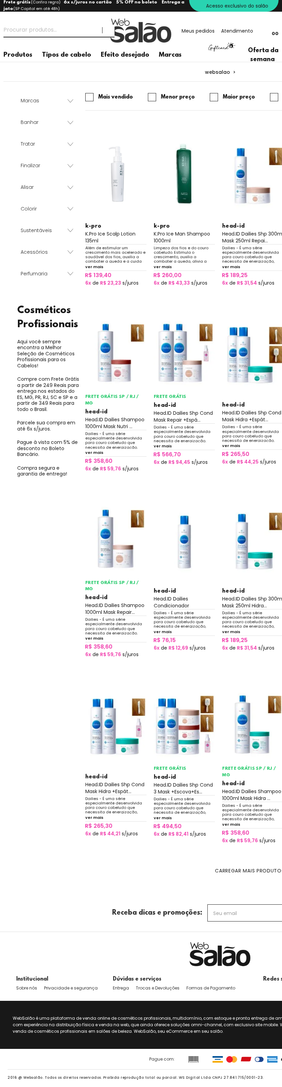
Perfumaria (34, 273)
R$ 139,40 (98, 275)
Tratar (28, 143)
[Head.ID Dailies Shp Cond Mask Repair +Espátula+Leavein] (184, 353)
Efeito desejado (125, 55)
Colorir (29, 208)
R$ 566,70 (167, 454)
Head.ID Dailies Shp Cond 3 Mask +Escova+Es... (183, 788)
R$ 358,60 (98, 461)
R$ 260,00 (167, 275)
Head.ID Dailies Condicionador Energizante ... (171, 602)
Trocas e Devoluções (158, 988)
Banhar (30, 122)
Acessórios (34, 252)
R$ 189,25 (235, 275)
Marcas (170, 55)
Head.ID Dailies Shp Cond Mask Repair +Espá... (183, 416)
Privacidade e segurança (71, 988)
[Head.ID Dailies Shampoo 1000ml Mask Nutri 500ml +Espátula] (116, 353)
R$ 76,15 (164, 640)
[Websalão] (220, 954)
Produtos (17, 55)
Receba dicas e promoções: (157, 913)
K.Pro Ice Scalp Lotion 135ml (110, 237)
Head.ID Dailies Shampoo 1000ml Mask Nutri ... (114, 423)
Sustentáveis (36, 230)
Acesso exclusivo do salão (237, 5)
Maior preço (239, 97)
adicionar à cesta (115, 294)
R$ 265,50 (235, 454)
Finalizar (30, 165)
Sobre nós (26, 988)
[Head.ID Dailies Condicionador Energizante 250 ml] (184, 539)
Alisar (27, 187)
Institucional (32, 979)
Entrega (121, 988)
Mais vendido (115, 97)
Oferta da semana (263, 55)
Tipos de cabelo (66, 55)
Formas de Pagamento (210, 988)
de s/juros (112, 282)
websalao (217, 72)
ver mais (94, 267)
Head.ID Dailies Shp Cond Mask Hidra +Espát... (114, 788)
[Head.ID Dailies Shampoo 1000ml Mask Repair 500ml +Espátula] (116, 539)
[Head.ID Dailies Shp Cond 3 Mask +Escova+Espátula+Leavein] (184, 725)
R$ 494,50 (167, 826)
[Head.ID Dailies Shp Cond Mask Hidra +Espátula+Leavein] (116, 725)
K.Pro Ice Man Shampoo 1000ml (182, 237)
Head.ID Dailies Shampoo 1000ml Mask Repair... (114, 609)
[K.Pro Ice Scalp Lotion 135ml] (116, 174)
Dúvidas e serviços (137, 979)
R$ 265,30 (98, 826)
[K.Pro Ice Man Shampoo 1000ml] (184, 174)
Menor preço (178, 97)
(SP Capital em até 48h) (36, 8)
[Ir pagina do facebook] (266, 988)
